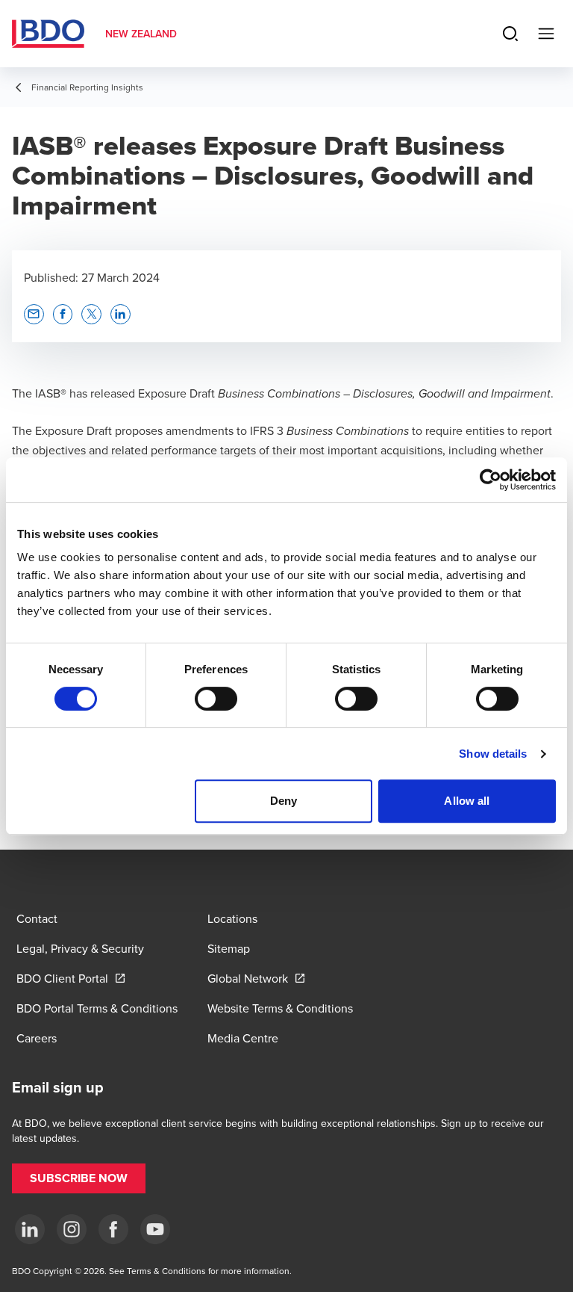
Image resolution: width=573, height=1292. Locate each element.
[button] (34, 314)
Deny (283, 800)
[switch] (216, 699)
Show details (493, 753)
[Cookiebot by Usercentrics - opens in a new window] (490, 480)
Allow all (466, 800)
